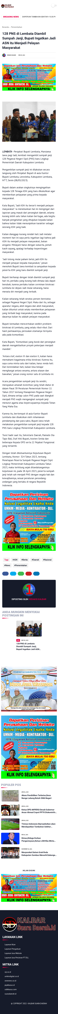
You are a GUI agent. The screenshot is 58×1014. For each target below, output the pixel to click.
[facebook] (5, 574)
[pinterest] (28, 574)
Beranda (5, 27)
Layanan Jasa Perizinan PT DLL (17, 957)
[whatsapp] (21, 574)
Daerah (36, 559)
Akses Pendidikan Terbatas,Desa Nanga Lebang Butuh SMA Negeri (37, 796)
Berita (25, 559)
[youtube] (24, 1008)
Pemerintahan (16, 27)
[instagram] (20, 1008)
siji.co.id (8, 972)
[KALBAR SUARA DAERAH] (7, 7)
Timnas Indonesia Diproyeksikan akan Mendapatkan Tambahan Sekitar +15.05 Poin (38, 825)
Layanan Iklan (10, 944)
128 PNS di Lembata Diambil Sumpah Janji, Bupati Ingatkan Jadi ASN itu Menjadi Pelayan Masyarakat (27, 646)
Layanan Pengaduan (13, 949)
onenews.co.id (10, 981)
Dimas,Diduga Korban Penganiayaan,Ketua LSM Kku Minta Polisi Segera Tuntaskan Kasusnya (38, 839)
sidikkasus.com (11, 989)
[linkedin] (36, 574)
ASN (15, 559)
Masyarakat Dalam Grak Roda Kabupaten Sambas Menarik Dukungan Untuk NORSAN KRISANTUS (39, 854)
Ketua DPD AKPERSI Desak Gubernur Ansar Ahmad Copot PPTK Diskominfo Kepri (38, 811)
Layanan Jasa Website (13, 953)
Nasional (48, 559)
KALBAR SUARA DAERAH (37, 1003)
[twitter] (13, 574)
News (7, 565)
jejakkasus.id (10, 985)
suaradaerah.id (10, 994)
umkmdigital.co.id (12, 976)
